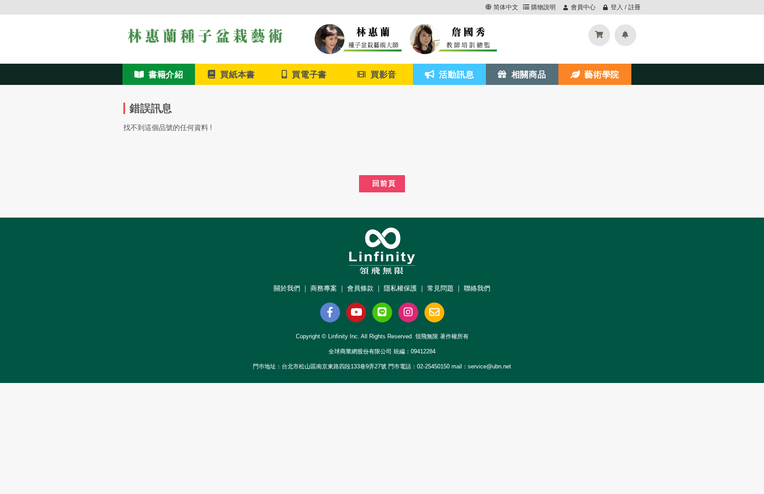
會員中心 (583, 7)
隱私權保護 (400, 288)
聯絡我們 (477, 288)
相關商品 (526, 74)
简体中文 (505, 7)
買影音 (381, 74)
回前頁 (382, 183)
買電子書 (307, 74)
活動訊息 (454, 74)
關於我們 (287, 288)
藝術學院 (599, 74)
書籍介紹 (163, 74)
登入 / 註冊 (626, 7)
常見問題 (440, 288)
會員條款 (360, 288)
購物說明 (542, 7)
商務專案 (323, 288)
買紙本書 (236, 74)
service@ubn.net (489, 366)
